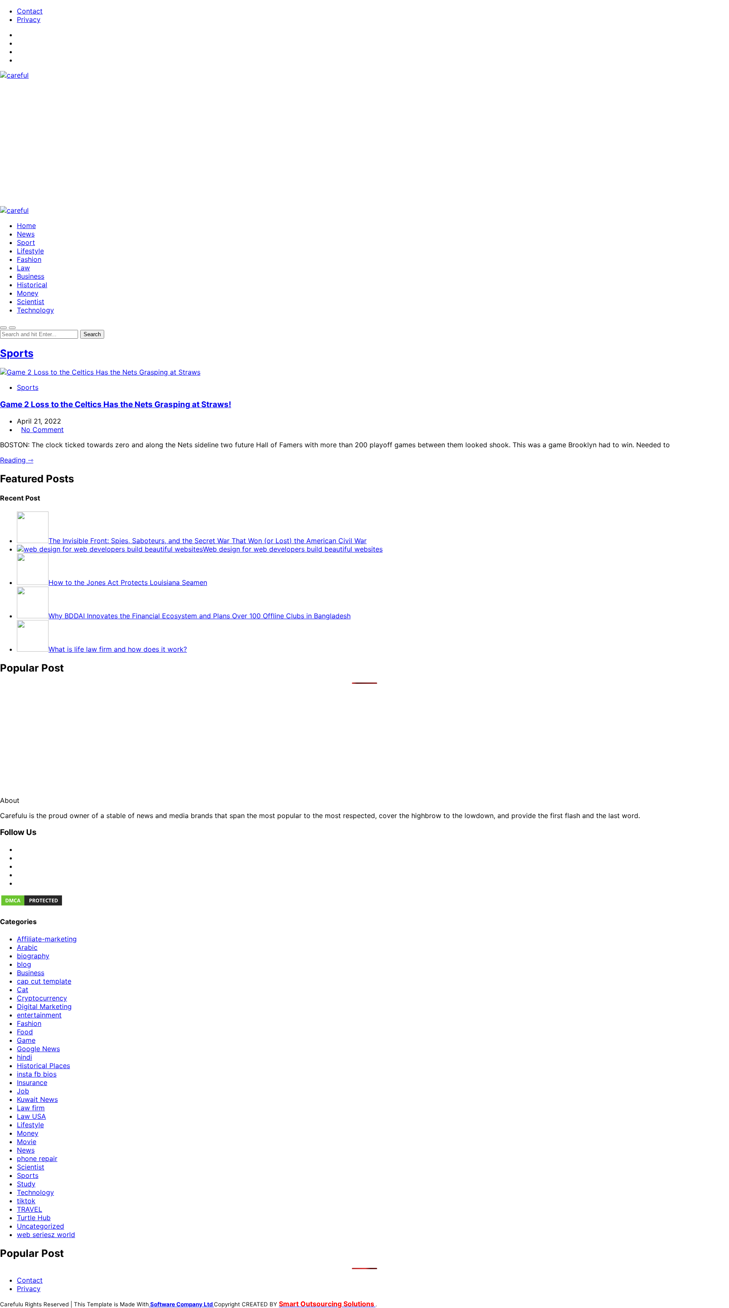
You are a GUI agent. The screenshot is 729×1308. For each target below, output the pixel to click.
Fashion (29, 259)
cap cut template (44, 981)
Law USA (31, 1116)
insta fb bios (37, 1074)
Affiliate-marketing (47, 939)
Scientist (30, 301)
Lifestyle (30, 251)
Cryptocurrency (42, 998)
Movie (26, 1141)
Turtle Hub (34, 1217)
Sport (26, 242)
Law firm (31, 1108)
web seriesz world (46, 1234)
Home (26, 225)
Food (25, 1032)
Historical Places (43, 1065)
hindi (24, 1057)
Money (27, 293)
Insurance (32, 1082)
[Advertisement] (364, 143)
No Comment (42, 429)
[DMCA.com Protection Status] (31, 904)
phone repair (37, 1158)
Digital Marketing (44, 1006)
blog (24, 964)
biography (33, 956)
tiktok (26, 1201)
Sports (16, 353)
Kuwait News (37, 1099)
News (26, 234)
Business (30, 276)
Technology (35, 310)
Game (26, 1040)
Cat (22, 989)
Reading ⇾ (16, 460)
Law (23, 268)
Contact (30, 11)
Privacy (28, 19)
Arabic (27, 947)
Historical (32, 284)
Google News (38, 1048)
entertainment (39, 1015)
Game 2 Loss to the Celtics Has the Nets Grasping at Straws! (115, 404)
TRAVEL (29, 1209)
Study (26, 1184)
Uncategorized (40, 1226)
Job (23, 1091)
